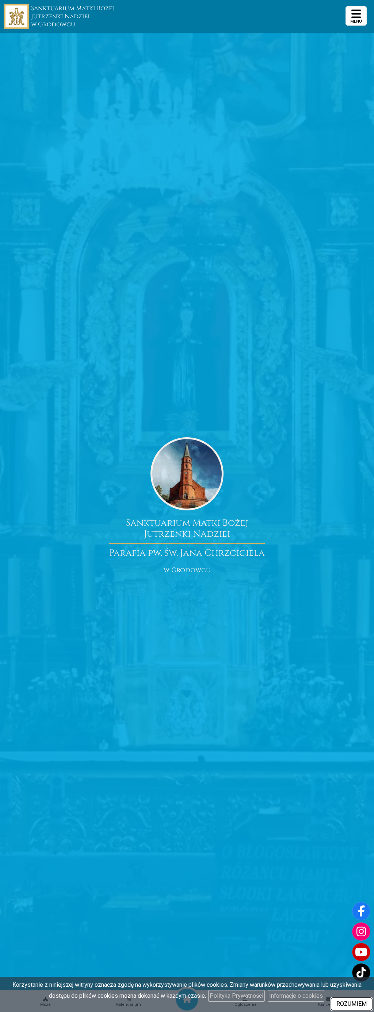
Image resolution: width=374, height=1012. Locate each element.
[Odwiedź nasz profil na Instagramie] (361, 931)
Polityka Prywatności (236, 995)
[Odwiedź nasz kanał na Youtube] (361, 952)
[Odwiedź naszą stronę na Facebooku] (361, 911)
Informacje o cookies (296, 995)
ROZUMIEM (351, 1003)
